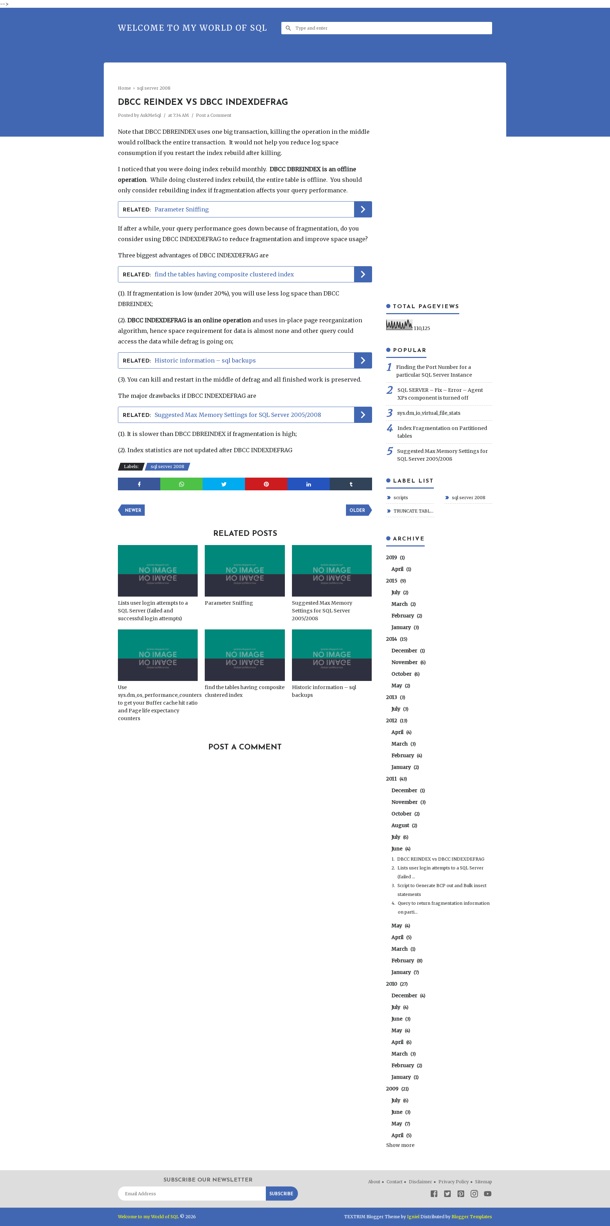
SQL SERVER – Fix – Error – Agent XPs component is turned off (440, 394)
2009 (396, 1089)
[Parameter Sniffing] (245, 571)
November (407, 662)
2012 (396, 720)
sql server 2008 (167, 466)
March (402, 604)
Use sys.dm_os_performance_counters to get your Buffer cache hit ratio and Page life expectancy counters (158, 703)
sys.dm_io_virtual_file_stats (428, 413)
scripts (400, 497)
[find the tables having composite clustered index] (245, 655)
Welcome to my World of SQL (192, 28)
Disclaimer (420, 1181)
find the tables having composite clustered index (224, 274)
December (407, 650)
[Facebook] (434, 1194)
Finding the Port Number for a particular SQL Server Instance (434, 371)
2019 (394, 557)
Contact (394, 1181)
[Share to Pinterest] (266, 484)
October (404, 674)
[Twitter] (447, 1194)
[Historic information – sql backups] (332, 655)
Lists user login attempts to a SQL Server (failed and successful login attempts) (153, 611)
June (400, 848)
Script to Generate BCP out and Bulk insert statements (441, 890)
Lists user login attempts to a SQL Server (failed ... (440, 872)
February (405, 615)
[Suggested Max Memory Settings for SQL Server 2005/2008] (332, 571)
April (400, 569)
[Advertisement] (246, 79)
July (399, 592)
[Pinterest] (460, 1194)
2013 (394, 697)
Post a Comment (213, 115)
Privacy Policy (453, 1181)
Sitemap (483, 1181)
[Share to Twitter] (224, 484)
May (399, 685)
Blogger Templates (471, 1216)
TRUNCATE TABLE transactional (413, 511)
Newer (133, 511)
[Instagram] (474, 1194)
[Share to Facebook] (139, 484)
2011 (395, 779)
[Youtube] (487, 1194)
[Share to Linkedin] (308, 484)
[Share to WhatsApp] (181, 484)
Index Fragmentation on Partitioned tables (442, 432)
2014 (396, 639)
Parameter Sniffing (182, 209)
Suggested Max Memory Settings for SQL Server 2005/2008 (238, 414)
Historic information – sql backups (205, 360)
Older (357, 511)
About (374, 1181)
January (404, 627)
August (403, 825)
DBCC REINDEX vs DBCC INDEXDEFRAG (440, 859)
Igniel (413, 1216)
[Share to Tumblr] (351, 484)
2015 (395, 581)
